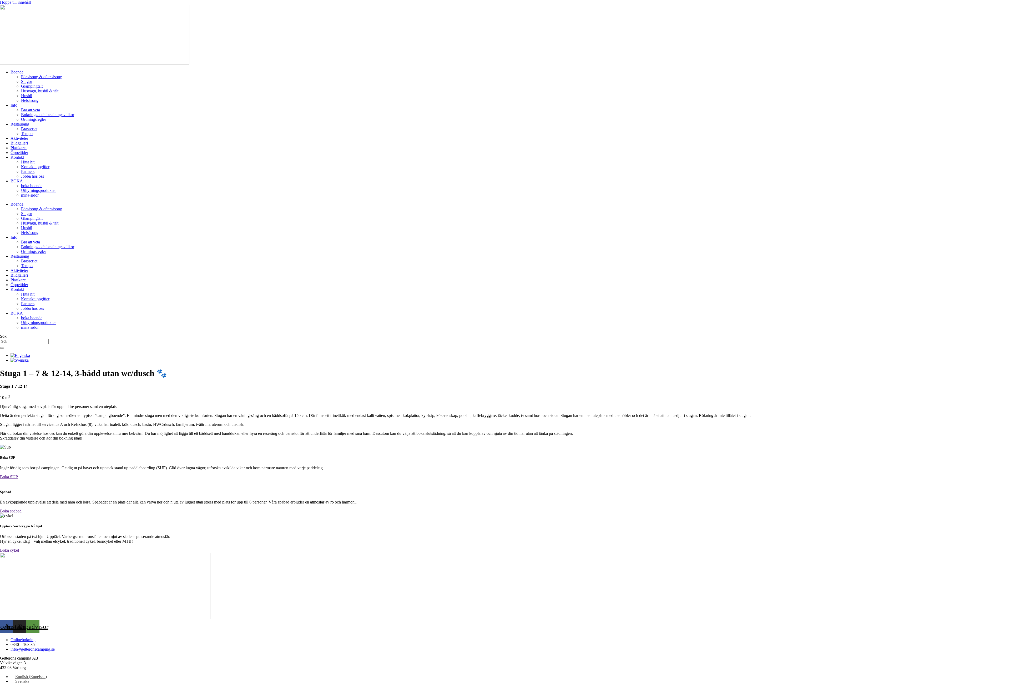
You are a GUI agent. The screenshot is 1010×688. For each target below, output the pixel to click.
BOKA (17, 181)
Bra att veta (30, 110)
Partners (27, 171)
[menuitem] (20, 355)
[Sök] (2, 348)
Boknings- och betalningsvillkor (47, 114)
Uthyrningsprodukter (38, 190)
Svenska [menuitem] (22, 681)
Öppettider (19, 152)
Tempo (27, 133)
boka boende (31, 185)
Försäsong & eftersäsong (41, 76)
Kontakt (17, 157)
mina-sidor (30, 195)
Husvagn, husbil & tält (39, 91)
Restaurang (20, 124)
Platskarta (19, 148)
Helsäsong (29, 100)
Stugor (26, 81)
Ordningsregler (33, 119)
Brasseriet (29, 129)
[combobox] (24, 341)
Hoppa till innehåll (15, 2)
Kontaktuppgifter (35, 166)
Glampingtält (32, 86)
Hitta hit (27, 162)
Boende (17, 72)
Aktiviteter (19, 138)
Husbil (26, 95)
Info (14, 105)
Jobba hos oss (32, 176)
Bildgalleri (19, 143)
